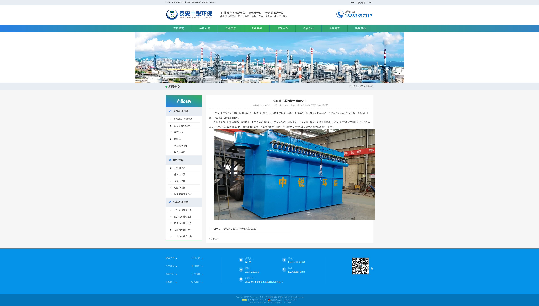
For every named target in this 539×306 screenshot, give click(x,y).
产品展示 (230, 28)
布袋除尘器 (179, 168)
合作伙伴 (308, 28)
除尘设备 (178, 160)
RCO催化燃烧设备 (183, 119)
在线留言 (334, 28)
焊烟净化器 (179, 187)
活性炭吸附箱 (181, 145)
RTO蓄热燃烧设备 (183, 126)
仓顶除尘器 (179, 181)
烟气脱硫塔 (179, 152)
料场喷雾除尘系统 (183, 194)
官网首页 (178, 28)
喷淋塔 (177, 139)
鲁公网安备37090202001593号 (284, 300)
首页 (361, 86)
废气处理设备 (181, 111)
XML (370, 3)
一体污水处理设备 (183, 236)
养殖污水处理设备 (183, 230)
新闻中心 (282, 28)
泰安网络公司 (263, 303)
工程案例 (256, 28)
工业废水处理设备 (183, 210)
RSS (352, 3)
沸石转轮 (178, 132)
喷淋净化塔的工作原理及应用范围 (233, 228)
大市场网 (287, 303)
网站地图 (361, 3)
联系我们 (360, 28)
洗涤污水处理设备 (183, 223)
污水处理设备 (181, 202)
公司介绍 (204, 28)
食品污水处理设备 (183, 216)
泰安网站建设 (276, 303)
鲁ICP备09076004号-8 (257, 300)
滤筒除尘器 (179, 174)
